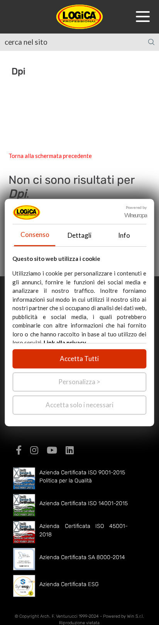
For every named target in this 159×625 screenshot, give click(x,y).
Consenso (34, 234)
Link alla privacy (65, 342)
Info (124, 235)
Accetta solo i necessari (79, 405)
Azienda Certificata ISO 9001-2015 (82, 472)
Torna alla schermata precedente (50, 155)
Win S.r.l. (135, 616)
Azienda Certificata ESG (69, 584)
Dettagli (79, 235)
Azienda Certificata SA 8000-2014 (82, 557)
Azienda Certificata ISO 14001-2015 (83, 503)
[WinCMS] (79, 15)
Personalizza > (79, 382)
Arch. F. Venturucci (59, 616)
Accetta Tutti (79, 359)
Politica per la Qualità (65, 480)
